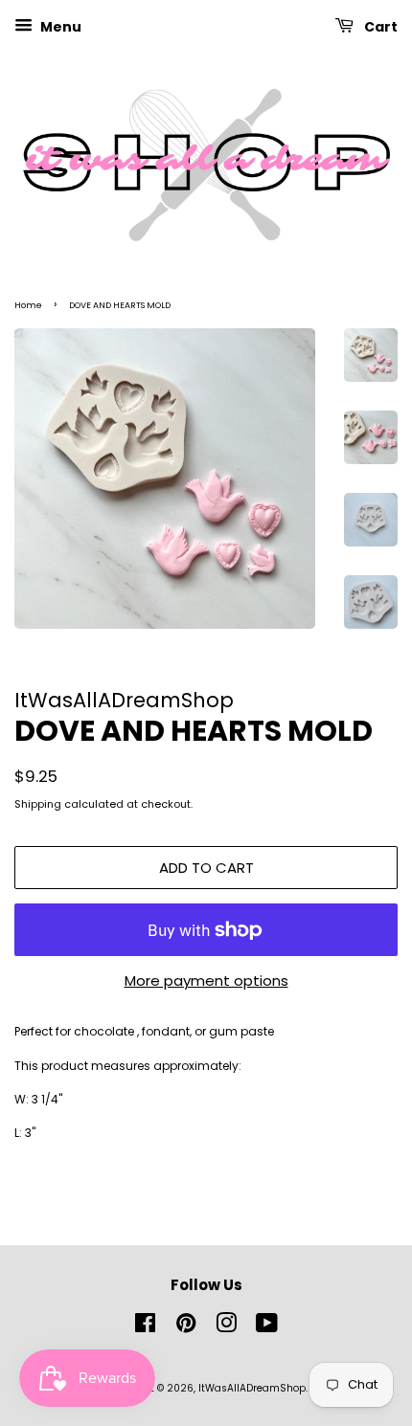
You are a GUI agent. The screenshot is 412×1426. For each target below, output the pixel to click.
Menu (59, 26)
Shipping (37, 804)
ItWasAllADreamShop (252, 1388)
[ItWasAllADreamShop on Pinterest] (185, 1328)
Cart (379, 26)
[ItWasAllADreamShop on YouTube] (267, 1328)
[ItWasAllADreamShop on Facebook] (145, 1328)
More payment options (206, 980)
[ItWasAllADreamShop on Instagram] (226, 1328)
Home (28, 305)
